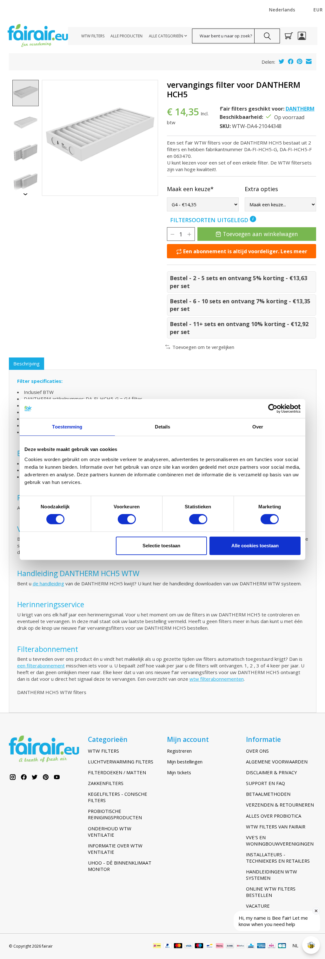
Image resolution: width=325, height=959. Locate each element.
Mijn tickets (179, 772)
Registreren (179, 751)
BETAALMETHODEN (268, 794)
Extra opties (261, 189)
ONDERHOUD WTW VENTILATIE (109, 831)
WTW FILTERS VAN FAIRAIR (275, 826)
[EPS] (271, 946)
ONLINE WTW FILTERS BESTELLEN (270, 891)
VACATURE (258, 906)
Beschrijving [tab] (26, 363)
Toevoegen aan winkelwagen (260, 234)
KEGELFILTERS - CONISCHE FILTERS (117, 797)
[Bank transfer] (230, 946)
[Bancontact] (210, 946)
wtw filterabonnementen (216, 679)
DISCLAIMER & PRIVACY (271, 772)
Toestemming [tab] (67, 426)
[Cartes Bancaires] (282, 946)
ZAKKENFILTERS (105, 783)
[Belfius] (240, 946)
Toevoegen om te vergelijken (203, 347)
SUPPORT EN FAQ (265, 783)
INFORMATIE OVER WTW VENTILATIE (115, 848)
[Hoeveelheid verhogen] (189, 234)
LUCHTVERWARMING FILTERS (120, 761)
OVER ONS (257, 751)
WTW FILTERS (92, 36)
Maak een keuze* (190, 189)
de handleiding (48, 583)
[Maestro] (199, 946)
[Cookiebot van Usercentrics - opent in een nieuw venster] (273, 408)
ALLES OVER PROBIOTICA (273, 816)
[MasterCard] (178, 946)
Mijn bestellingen (184, 761)
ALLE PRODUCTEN (126, 36)
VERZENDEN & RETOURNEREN (280, 804)
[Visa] (188, 946)
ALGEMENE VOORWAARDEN (277, 761)
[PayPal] (167, 946)
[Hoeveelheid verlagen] (172, 234)
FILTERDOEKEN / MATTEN (117, 772)
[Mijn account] (302, 36)
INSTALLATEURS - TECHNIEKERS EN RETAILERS (278, 857)
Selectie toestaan (161, 545)
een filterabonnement (41, 665)
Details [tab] (162, 426)
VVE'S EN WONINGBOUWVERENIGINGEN (280, 840)
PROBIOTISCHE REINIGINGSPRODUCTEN (115, 814)
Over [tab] (257, 426)
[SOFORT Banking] (219, 946)
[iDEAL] (157, 946)
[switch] (127, 519)
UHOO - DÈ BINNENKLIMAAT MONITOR (119, 865)
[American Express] (261, 946)
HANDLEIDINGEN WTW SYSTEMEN (271, 874)
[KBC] (251, 946)
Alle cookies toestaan (255, 545)
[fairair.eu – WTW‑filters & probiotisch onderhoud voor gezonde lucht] (38, 36)
